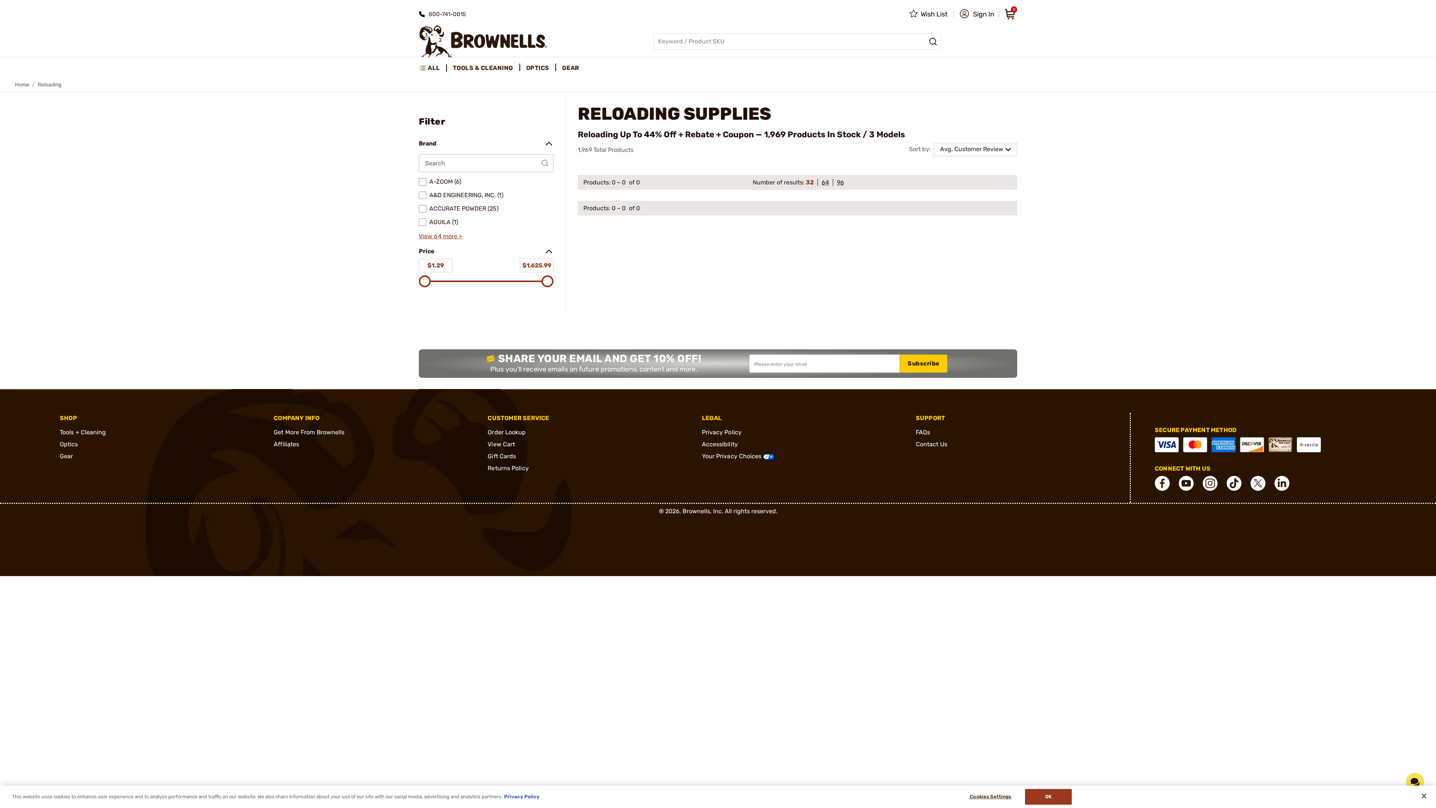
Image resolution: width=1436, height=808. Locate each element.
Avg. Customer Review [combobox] (971, 149)
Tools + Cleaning (83, 432)
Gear (66, 456)
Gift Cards (502, 456)
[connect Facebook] (1162, 483)
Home (22, 85)
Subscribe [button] (924, 363)
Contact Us (931, 444)
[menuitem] (433, 68)
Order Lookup (507, 432)
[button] (977, 14)
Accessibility (720, 444)
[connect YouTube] (1186, 483)
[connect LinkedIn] (1281, 483)
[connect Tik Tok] (1234, 483)
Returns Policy (508, 468)
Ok (1048, 796)
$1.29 (435, 265)
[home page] (483, 41)
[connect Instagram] (1210, 483)
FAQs (923, 432)
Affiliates (286, 444)
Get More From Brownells (309, 432)
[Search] (933, 41)
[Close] (1424, 796)
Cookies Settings (990, 796)
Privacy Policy (722, 432)
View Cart (501, 444)
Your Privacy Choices (732, 456)
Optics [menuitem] (537, 67)
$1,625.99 (536, 265)
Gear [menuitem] (570, 67)
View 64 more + (441, 236)
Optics (69, 444)
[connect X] (1258, 483)
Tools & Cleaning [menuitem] (483, 67)
